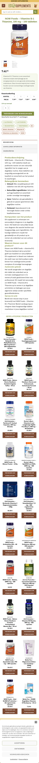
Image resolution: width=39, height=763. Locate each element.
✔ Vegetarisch (22, 126)
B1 (32, 126)
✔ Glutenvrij (7, 122)
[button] (36, 722)
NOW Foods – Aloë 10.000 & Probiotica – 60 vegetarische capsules (10, 702)
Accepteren (19, 743)
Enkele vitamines (8, 129)
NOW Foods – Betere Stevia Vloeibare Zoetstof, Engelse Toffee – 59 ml (10, 383)
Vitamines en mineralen (10, 133)
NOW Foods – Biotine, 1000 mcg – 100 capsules (10, 581)
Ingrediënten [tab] (8, 151)
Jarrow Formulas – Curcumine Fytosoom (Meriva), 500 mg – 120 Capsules (29, 582)
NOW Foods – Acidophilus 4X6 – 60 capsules (10, 544)
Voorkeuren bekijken (19, 754)
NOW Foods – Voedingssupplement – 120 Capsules (29, 341)
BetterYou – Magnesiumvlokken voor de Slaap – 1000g (29, 662)
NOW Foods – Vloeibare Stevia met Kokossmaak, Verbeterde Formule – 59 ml (29, 383)
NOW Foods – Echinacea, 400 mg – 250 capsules (29, 544)
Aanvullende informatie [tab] (12, 147)
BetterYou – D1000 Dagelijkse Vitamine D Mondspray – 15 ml (29, 701)
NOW (22, 133)
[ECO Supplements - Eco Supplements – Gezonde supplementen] (20, 6)
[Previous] (5, 40)
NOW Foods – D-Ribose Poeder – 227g (10, 463)
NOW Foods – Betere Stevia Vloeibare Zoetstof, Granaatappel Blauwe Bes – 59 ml (10, 622)
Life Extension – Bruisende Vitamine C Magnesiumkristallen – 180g (10, 504)
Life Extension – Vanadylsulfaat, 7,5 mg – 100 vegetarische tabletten (29, 505)
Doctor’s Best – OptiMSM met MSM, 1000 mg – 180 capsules (29, 465)
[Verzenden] (35, 12)
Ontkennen (19, 749)
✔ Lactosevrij (21, 122)
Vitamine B (20, 129)
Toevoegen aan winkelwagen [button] (10, 353)
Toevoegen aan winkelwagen (18, 114)
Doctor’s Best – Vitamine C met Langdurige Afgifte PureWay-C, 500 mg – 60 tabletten (29, 424)
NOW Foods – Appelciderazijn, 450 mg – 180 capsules (10, 661)
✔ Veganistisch (8, 126)
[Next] (34, 40)
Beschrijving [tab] (8, 142)
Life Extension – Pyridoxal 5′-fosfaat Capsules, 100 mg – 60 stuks (10, 424)
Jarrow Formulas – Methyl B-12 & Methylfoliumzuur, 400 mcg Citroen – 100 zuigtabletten (10, 342)
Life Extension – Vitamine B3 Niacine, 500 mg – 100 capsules (29, 621)
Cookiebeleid (13, 759)
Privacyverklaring (23, 759)
